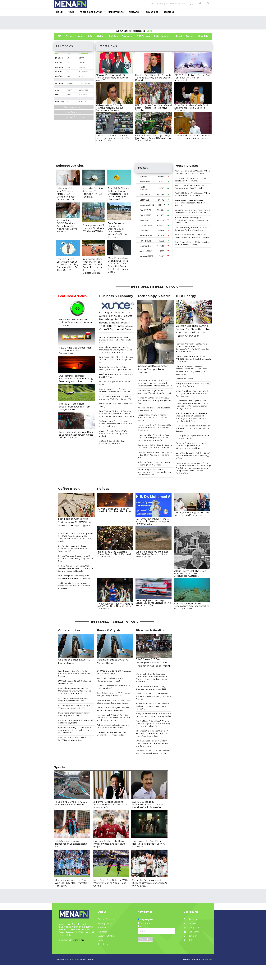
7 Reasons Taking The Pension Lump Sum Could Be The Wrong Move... (191, 228)
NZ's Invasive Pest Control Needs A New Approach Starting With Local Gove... (191, 606)
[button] (200, 3)
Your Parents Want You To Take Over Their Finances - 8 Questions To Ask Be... (192, 236)
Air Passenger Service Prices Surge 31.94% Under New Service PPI (74, 706)
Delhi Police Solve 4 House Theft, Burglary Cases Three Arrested (111, 733)
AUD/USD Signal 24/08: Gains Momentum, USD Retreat (112, 442)
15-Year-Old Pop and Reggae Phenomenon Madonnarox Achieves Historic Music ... (191, 220)
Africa (99, 36)
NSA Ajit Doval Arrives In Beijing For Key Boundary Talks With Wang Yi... (113, 77)
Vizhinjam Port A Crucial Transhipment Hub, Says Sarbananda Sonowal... (109, 108)
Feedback (103, 944)
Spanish (203, 36)
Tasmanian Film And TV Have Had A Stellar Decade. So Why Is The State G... (148, 844)
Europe (70, 36)
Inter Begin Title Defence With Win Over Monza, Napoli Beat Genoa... (110, 883)
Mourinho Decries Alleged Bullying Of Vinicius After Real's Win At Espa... (149, 883)
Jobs (100, 940)
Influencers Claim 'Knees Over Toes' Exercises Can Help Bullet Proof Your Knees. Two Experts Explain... (92, 266)
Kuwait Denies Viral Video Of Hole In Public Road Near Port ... (115, 510)
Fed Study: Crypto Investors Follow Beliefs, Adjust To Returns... (190, 179)
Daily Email (194, 932)
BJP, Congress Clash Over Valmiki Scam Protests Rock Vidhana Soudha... (153, 108)
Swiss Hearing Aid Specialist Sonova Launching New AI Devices (153, 463)
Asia (89, 36)
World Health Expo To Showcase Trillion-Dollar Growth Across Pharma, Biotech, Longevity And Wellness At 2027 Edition (152, 678)
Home (59, 12)
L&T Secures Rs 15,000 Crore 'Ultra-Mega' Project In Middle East (73, 699)
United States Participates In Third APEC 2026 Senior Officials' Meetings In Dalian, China (193, 358)
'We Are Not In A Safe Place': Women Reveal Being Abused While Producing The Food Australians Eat (153, 723)
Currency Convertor (73, 107)
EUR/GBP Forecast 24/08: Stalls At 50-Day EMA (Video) (116, 375)
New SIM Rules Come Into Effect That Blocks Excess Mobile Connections (113, 701)
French (190, 36)
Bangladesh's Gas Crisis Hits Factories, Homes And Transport (193, 384)
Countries (152, 12)
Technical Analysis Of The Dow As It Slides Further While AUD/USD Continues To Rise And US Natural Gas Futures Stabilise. (192, 348)
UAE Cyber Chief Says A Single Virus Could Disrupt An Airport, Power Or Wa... (152, 521)
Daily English (146, 919)
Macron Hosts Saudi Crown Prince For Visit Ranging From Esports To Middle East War (193, 428)
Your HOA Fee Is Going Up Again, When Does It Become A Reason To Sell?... (192, 172)
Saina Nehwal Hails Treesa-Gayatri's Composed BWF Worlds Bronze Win (115, 397)
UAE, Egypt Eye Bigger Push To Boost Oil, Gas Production (192, 437)
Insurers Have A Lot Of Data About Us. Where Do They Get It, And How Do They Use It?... (67, 264)
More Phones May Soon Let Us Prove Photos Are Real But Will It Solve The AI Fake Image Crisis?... (118, 265)
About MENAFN (106, 936)
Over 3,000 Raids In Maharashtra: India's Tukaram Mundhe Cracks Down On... (148, 805)
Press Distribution (91, 12)
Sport (178, 36)
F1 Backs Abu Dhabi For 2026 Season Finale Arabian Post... (71, 803)
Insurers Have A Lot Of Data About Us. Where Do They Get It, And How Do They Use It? (154, 427)
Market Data (116, 12)
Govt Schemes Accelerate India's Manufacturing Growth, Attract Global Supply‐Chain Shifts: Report (115, 349)
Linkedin (193, 936)
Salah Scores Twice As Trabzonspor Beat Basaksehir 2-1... (71, 844)
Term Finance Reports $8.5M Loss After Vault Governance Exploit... (192, 243)
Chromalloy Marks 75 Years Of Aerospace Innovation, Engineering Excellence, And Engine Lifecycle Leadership (191, 370)
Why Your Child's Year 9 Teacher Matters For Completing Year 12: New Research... (67, 194)
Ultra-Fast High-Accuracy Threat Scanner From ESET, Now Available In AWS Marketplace (154, 472)
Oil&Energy (143, 36)
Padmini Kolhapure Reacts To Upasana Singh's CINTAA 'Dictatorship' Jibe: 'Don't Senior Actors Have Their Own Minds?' (75, 537)
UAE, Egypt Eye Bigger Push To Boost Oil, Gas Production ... (191, 513)
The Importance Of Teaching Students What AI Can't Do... (93, 228)
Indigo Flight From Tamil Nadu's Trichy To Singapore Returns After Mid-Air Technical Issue (192, 393)
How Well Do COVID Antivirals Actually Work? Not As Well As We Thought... (67, 226)
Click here (79, 940)
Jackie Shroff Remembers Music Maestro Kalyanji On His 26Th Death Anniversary (74, 585)
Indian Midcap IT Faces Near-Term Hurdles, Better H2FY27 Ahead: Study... (112, 138)
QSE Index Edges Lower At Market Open (114, 383)
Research (134, 12)
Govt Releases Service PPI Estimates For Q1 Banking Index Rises (74, 738)
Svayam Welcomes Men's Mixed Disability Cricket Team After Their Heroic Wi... (190, 203)
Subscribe (145, 939)
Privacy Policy (105, 923)
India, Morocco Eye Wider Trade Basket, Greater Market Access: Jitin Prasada (115, 340)
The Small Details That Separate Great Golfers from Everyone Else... (74, 407)
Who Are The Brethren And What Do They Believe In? (153, 409)
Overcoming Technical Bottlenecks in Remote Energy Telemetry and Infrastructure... (76, 379)
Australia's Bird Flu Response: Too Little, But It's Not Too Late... (92, 192)
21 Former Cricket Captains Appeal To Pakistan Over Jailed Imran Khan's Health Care (152, 706)
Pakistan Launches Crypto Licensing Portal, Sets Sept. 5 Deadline (113, 709)
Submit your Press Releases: (131, 31)
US (60, 36)
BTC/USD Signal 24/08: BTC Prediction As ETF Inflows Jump (114, 672)
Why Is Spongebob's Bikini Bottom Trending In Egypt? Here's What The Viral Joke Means (152, 743)
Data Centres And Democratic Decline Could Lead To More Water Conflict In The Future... (118, 230)
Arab (80, 36)
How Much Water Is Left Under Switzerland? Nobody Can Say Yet (114, 390)
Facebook (194, 919)
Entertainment (162, 36)
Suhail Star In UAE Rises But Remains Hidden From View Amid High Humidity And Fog (153, 696)
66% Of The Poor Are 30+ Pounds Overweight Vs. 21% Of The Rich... (189, 186)
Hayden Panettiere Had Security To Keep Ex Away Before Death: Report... (153, 77)
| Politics (113, 36)
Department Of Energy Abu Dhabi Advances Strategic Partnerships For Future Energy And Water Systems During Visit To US (192, 405)
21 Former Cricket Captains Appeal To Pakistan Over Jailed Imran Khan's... (110, 805)
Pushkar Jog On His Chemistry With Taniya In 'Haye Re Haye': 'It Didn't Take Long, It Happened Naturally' (75, 568)
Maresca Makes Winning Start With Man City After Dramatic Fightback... (71, 883)
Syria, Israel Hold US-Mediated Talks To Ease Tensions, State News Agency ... (152, 554)
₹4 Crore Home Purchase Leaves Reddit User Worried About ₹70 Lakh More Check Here (115, 423)
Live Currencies (73, 112)
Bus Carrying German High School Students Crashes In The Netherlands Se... (153, 603)
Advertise (102, 932)
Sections (168, 12)
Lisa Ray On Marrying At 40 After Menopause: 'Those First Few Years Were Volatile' (73, 548)
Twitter (192, 923)
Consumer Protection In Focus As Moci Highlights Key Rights (75, 721)
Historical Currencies (74, 117)
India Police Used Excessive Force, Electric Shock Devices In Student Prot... (114, 554)
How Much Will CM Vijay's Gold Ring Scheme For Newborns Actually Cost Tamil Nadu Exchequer (113, 717)
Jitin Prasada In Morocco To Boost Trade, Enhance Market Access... (192, 136)
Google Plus (195, 927)
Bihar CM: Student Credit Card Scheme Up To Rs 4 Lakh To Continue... (191, 108)
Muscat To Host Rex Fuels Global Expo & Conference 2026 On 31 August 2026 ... (192, 211)
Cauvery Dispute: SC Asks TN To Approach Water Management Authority (113, 433)
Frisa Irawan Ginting (184, 379)
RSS (191, 940)
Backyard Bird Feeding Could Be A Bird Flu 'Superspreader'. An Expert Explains (153, 714)
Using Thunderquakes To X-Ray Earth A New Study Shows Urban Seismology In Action (193, 455)
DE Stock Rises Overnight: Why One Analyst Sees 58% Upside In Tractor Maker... (153, 138)
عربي (192, 3)
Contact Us (103, 927)
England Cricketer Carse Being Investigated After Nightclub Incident (115, 368)
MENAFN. (76, 959)
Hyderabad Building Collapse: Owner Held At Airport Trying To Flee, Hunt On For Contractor (75, 730)
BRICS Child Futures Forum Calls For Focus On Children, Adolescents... (192, 77)
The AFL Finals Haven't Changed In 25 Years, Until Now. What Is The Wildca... (115, 606)
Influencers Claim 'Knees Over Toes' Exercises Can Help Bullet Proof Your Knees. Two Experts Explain (153, 437)
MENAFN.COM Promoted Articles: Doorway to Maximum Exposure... (76, 322)
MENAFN (208, 959)
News (71, 12)
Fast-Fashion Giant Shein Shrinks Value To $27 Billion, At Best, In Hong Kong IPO (116, 359)
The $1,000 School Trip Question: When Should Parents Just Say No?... (192, 194)
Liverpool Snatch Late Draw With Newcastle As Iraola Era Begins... (109, 844)
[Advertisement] (133, 22)
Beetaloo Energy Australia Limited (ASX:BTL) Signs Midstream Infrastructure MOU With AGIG (191, 445)
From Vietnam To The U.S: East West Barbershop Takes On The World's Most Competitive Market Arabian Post (116, 413)
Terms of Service (106, 919)
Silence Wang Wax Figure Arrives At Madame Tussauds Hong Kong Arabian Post (154, 400)
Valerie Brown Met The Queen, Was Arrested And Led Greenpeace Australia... (191, 573)
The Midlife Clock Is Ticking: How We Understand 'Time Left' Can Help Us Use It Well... (118, 194)
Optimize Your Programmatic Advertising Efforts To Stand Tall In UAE (154, 391)
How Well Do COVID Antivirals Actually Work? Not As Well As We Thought (153, 752)
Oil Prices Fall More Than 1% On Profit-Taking (116, 405)
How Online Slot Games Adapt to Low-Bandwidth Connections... (76, 350)
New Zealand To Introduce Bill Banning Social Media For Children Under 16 (154, 446)
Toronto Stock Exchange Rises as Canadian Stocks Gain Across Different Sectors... (76, 435)
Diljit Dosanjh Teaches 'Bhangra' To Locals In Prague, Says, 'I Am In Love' (74, 577)
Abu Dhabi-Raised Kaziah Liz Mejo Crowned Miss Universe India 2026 (151, 687)
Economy (127, 36)
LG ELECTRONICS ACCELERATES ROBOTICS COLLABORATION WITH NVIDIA (153, 417)
